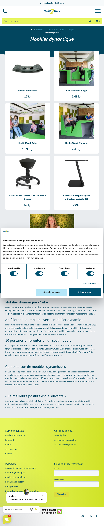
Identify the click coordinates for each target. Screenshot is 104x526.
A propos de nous (64, 430)
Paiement (9, 439)
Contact (8, 453)
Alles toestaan (84, 292)
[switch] (39, 273)
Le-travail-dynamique (65, 29)
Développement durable (65, 439)
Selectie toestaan (51, 292)
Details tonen (89, 283)
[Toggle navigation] (98, 11)
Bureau (50, 29)
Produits (39, 29)
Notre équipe (60, 435)
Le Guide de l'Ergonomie (65, 444)
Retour (8, 444)
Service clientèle (14, 430)
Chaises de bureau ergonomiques (20, 468)
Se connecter (11, 449)
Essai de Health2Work (15, 435)
